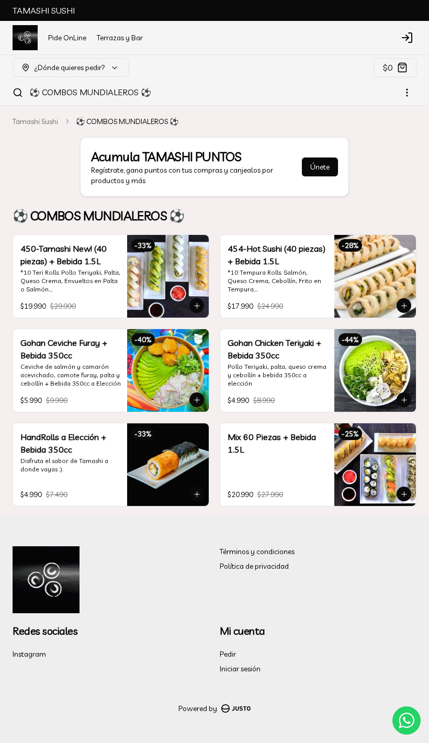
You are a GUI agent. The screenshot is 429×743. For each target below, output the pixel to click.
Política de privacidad (254, 566)
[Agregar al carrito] (196, 305)
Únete (320, 167)
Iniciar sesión (240, 668)
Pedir (228, 654)
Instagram (29, 654)
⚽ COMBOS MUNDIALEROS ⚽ (90, 92)
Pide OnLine (67, 37)
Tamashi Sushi (35, 121)
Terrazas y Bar (120, 37)
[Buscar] (18, 92)
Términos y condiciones (257, 551)
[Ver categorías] (407, 92)
